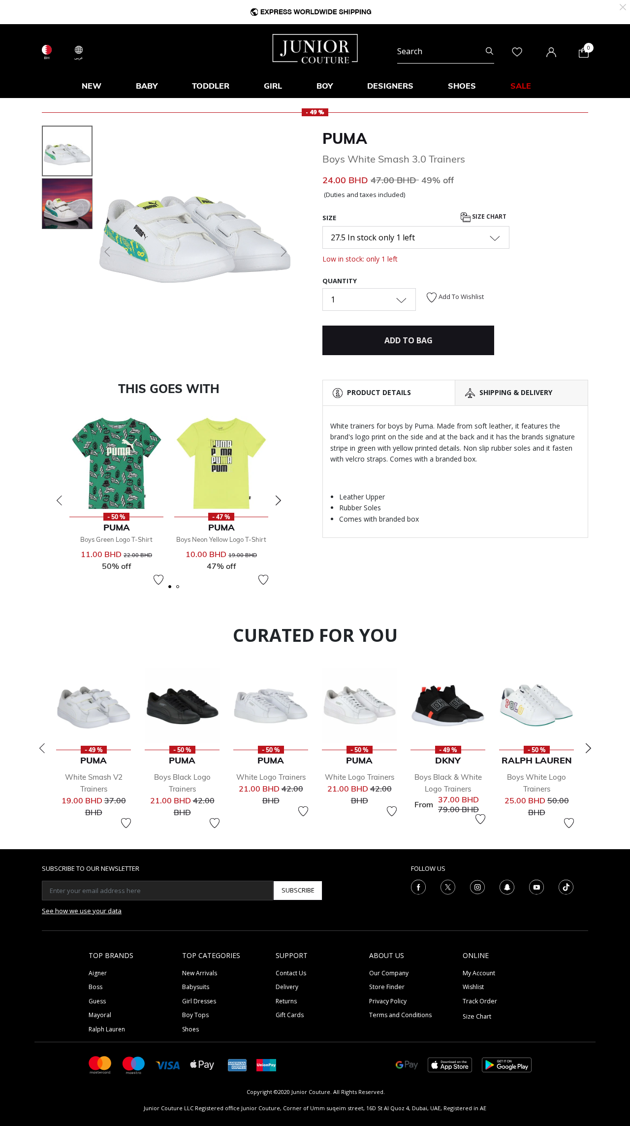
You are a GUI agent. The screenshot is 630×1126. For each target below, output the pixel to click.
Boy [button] (324, 86)
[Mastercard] (100, 1064)
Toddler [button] (210, 86)
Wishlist (473, 987)
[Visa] (168, 1064)
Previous (59, 500)
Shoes (190, 1029)
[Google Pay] (407, 1064)
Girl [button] (273, 86)
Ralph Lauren (107, 1029)
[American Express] (237, 1064)
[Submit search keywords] (489, 51)
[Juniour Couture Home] (315, 47)
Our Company (389, 973)
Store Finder (387, 987)
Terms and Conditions (400, 1015)
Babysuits (195, 987)
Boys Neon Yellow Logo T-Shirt (221, 539)
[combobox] (445, 51)
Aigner (98, 973)
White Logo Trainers (271, 777)
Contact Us (291, 973)
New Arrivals (199, 973)
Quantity (339, 280)
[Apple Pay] (202, 1064)
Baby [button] (147, 86)
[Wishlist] (158, 580)
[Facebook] (418, 886)
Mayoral (100, 1015)
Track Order (480, 1001)
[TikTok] (566, 886)
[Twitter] (448, 886)
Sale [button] (520, 86)
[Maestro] (134, 1064)
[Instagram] (477, 886)
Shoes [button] (462, 86)
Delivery (287, 987)
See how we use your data (82, 910)
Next (278, 500)
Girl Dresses (199, 1001)
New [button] (91, 86)
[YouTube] (536, 886)
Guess (97, 1001)
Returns (286, 1001)
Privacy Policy (388, 1001)
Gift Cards (290, 1015)
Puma (344, 138)
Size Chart (488, 216)
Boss (95, 987)
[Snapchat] (507, 886)
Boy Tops (195, 1015)
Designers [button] (390, 86)
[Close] (623, 6)
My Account (479, 973)
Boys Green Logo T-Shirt (116, 539)
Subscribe (298, 890)
